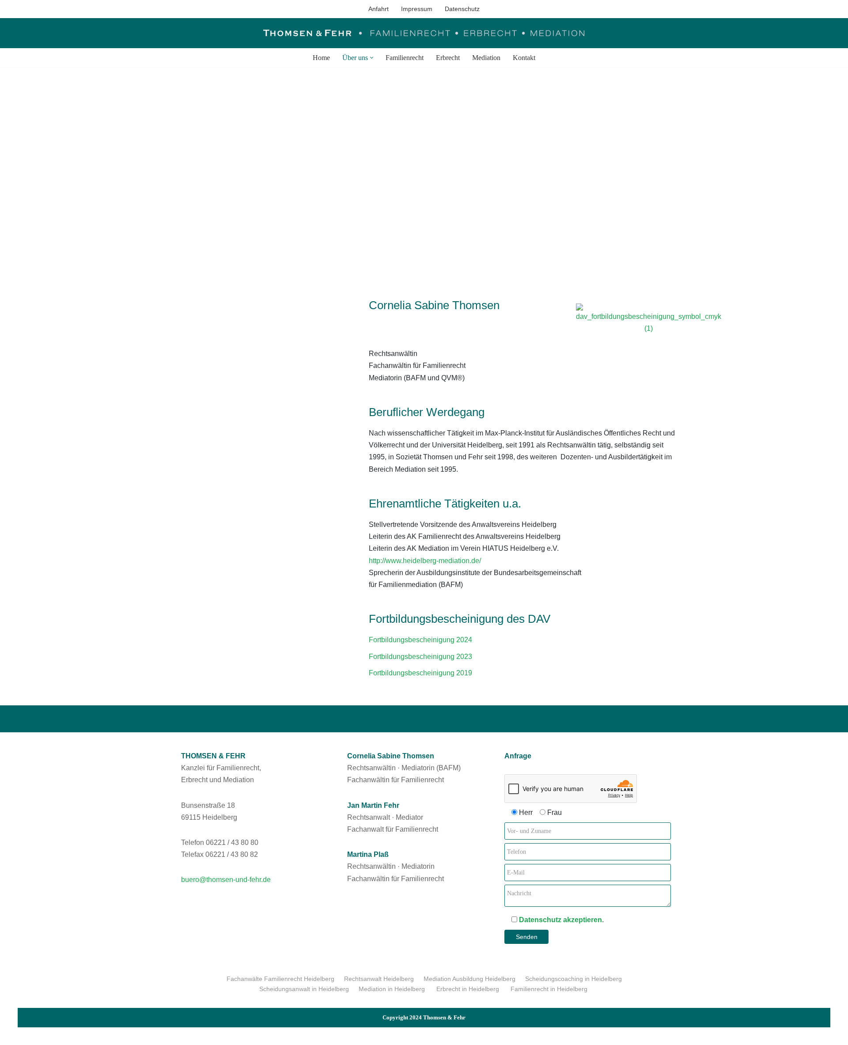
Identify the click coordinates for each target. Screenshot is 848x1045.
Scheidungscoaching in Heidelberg (573, 978)
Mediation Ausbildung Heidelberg (469, 978)
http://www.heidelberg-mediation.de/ (425, 560)
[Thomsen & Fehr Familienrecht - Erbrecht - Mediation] (424, 33)
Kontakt (524, 57)
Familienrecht (405, 57)
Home (321, 57)
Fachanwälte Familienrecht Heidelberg (280, 978)
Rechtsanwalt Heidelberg (379, 978)
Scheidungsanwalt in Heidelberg (304, 988)
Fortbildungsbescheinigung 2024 (420, 640)
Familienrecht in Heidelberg (550, 988)
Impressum (416, 8)
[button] (371, 57)
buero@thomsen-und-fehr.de (226, 879)
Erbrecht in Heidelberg (468, 988)
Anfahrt (378, 8)
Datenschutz (462, 8)
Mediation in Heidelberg (393, 988)
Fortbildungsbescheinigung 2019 (420, 673)
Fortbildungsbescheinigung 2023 (420, 656)
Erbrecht (448, 57)
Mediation (486, 57)
